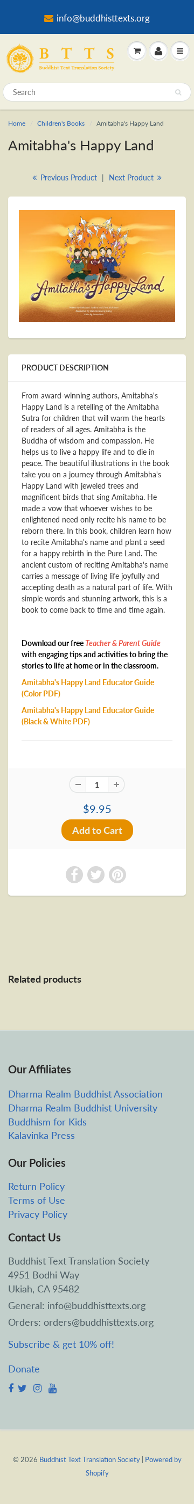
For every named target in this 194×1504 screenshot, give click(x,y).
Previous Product (67, 177)
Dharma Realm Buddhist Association (85, 1094)
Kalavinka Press (41, 1135)
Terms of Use (36, 1200)
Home (16, 123)
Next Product (132, 177)
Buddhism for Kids (47, 1122)
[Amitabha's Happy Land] (97, 266)
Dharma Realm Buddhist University (82, 1108)
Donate (24, 1369)
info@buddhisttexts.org (103, 18)
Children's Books (61, 123)
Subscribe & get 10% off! (61, 1344)
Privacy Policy (37, 1214)
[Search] (178, 92)
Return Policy (36, 1186)
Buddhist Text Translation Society (89, 1459)
